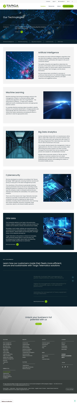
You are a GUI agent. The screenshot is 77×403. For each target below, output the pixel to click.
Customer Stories (45, 359)
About (59, 6)
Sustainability (64, 346)
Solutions (43, 6)
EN (67, 1)
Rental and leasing (26, 350)
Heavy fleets (5, 349)
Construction (25, 343)
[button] (70, 389)
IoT (3, 363)
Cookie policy (12, 388)
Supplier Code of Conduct (40, 388)
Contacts (48, 1)
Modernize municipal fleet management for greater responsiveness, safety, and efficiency (49, 277)
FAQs (43, 347)
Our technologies (6, 371)
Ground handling (26, 347)
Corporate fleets (26, 344)
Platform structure (26, 368)
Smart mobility (6, 352)
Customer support (46, 343)
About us (63, 343)
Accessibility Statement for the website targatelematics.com (16, 389)
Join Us (63, 357)
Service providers (26, 354)
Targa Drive (5, 362)
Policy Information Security (21, 388)
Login (54, 1)
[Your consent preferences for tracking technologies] (75, 401)
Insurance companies (27, 349)
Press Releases (45, 356)
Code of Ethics (31, 388)
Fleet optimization (7, 347)
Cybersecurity (6, 373)
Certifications (64, 347)
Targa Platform (26, 365)
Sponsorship (64, 349)
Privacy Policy (6, 388)
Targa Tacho (5, 350)
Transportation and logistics (28, 352)
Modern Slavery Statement (52, 388)
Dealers (24, 357)
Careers (63, 344)
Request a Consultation (66, 355)
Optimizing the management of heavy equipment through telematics (50, 292)
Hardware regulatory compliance (7, 377)
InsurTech (5, 360)
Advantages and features (28, 367)
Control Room (45, 344)
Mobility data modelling (8, 357)
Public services (26, 346)
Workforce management (8, 358)
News (43, 357)
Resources (51, 6)
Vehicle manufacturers (27, 355)
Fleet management (7, 343)
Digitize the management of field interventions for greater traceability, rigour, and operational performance (50, 285)
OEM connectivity (6, 375)
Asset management (7, 344)
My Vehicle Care (6, 346)
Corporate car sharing (7, 354)
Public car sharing (6, 355)
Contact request (68, 6)
